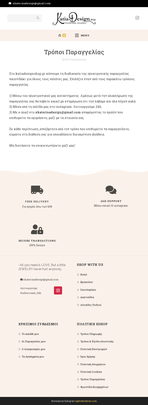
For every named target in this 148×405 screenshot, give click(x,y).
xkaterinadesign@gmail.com (32, 3)
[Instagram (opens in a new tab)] (137, 18)
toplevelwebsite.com (86, 401)
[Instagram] (58, 290)
